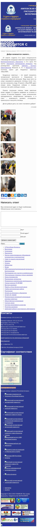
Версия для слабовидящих (8, 388)
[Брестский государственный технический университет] (14, 482)
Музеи (7, 267)
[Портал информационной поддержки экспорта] (14, 470)
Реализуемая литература (13, 279)
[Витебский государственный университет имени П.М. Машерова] (14, 466)
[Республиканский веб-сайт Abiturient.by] (14, 445)
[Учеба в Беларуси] (10, 474)
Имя (22, 230)
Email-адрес (25, 233)
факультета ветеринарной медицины (20, 63)
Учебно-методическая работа (14, 289)
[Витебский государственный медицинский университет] (14, 427)
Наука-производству (11, 277)
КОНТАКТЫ (8, 488)
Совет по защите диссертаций (14, 259)
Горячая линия (9, 303)
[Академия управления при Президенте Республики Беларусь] (14, 396)
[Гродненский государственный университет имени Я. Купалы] (14, 414)
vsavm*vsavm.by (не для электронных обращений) (15, 338)
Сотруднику (8, 251)
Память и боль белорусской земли (16, 287)
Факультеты (8, 253)
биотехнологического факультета (12, 61)
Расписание (9, 291)
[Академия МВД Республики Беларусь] (14, 458)
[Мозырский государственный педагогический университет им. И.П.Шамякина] (14, 423)
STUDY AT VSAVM (10, 295)
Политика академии (11, 307)
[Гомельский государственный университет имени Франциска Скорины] (14, 435)
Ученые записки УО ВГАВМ (13, 283)
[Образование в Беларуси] (27, 523)
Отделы (7, 263)
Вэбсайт (23, 236)
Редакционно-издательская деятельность (18, 281)
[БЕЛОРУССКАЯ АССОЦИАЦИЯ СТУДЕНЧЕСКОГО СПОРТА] (14, 451)
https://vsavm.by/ (5, 341)
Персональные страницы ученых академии (19, 275)
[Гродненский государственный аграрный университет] (14, 408)
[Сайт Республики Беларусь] (10, 523)
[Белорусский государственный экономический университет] (14, 402)
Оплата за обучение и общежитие (16, 293)
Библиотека (8, 265)
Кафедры (8, 261)
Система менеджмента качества (15, 305)
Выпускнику (8, 249)
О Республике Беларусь (12, 247)
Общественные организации (14, 301)
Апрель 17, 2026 (6, 198)
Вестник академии (11, 285)
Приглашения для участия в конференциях (19, 273)
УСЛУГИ (7, 490)
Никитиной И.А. (31, 67)
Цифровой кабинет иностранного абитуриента (20, 309)
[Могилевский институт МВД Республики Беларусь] (14, 439)
